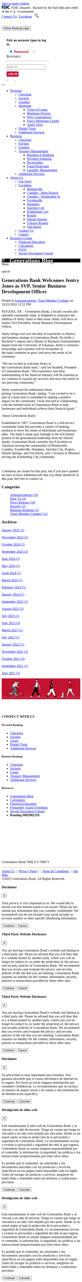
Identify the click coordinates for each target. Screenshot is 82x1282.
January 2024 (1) (13, 594)
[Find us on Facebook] (49, 716)
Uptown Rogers (37, 223)
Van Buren (34, 227)
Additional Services (32, 132)
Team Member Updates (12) (29, 514)
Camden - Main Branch (42, 193)
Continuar (9, 1101)
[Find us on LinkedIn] (57, 716)
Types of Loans (37, 109)
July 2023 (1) (10, 616)
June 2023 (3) (11, 623)
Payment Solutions (39, 159)
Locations (25, 16)
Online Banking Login (16, 28)
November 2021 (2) (15, 651)
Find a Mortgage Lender (43, 121)
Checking (25, 94)
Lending (24, 102)
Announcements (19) (24, 495)
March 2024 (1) (12, 580)
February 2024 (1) (14, 587)
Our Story (25, 181)
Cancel (22, 925)
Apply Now (35, 124)
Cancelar (24, 1101)
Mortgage (25, 106)
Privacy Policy (28, 871)
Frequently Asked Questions (29, 807)
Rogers (31, 215)
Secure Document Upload (27, 811)
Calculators (26, 245)
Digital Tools (27, 128)
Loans (14, 740)
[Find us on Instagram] (42, 716)
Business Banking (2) (24, 510)
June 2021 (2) (11, 673)
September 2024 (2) (15, 551)
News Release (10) (22, 502)
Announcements (25, 300)
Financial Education (32, 242)
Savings (24, 98)
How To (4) (18, 498)
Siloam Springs (37, 219)
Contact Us (9, 16)
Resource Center (21, 238)
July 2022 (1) (10, 637)
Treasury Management (33, 151)
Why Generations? (39, 117)
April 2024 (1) (11, 573)
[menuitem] (45, 111)
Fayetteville (34, 200)
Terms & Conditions (55, 871)
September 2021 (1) (15, 666)
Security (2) (18, 506)
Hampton (33, 204)
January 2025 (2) (13, 530)
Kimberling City (38, 211)
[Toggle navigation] (3, 84)
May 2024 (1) (11, 566)
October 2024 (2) (13, 544)
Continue (8, 925)
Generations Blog (21, 796)
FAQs (22, 249)
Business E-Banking (40, 155)
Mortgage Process (39, 113)
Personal (15, 90)
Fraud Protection (38, 166)
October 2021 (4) (13, 659)
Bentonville (34, 189)
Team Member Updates (53, 300)
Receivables (35, 162)
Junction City (36, 208)
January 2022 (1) (13, 644)
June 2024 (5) (11, 559)
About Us (16, 177)
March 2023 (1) (12, 630)
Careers (24, 234)
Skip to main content (15, 3)
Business (16, 136)
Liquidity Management (42, 170)
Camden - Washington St (43, 196)
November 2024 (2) (15, 537)
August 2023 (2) (13, 609)
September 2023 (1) (15, 601)
